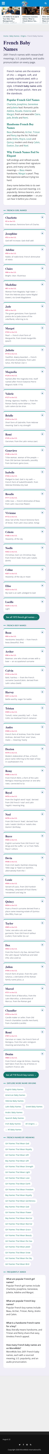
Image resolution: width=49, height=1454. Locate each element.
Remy (14, 135)
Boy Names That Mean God (17, 1206)
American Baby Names (15, 1095)
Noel (26, 145)
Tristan (36, 132)
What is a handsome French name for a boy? (23, 1324)
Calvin (37, 142)
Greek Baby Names (34, 1106)
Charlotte (11, 104)
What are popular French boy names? (20, 1302)
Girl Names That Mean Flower (18, 1212)
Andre (15, 138)
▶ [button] (42, 217)
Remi (25, 117)
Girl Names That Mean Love (17, 1178)
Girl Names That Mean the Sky (18, 1258)
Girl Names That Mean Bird (17, 1264)
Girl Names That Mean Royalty (18, 1149)
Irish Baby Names (13, 1123)
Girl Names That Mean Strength (19, 1166)
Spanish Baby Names (14, 1118)
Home (5, 36)
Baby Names (14, 36)
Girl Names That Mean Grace (18, 1229)
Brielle (15, 117)
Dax (17, 145)
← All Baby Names (13, 1129)
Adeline (10, 110)
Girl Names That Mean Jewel (17, 1246)
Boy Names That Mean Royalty (18, 1195)
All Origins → (31, 1123)
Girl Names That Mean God (17, 1143)
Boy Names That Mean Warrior (18, 1218)
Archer (28, 132)
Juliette (14, 107)
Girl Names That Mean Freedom (19, 1189)
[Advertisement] (24, 1403)
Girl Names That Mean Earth (17, 1183)
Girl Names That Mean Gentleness (20, 1201)
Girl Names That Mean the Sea (18, 1241)
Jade (9, 117)
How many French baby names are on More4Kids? (23, 1346)
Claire (37, 114)
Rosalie (18, 110)
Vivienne (27, 110)
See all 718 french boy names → (21, 1075)
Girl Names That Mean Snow (17, 1252)
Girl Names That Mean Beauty (18, 1235)
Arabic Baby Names (13, 1112)
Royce (22, 138)
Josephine (22, 104)
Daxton (10, 145)
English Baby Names (14, 1089)
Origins (23, 36)
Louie (29, 138)
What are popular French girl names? (20, 1280)
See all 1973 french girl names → (21, 617)
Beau (9, 132)
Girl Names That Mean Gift (17, 1155)
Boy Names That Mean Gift (17, 1161)
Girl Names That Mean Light (17, 1172)
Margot (10, 114)
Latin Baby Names (13, 1106)
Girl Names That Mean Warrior (18, 1224)
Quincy (10, 142)
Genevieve (33, 104)
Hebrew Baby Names (14, 1101)
